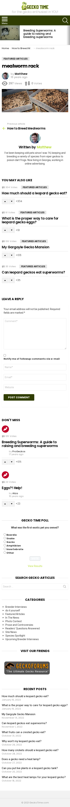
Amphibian (13, 545)
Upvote (5, 201)
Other (10, 553)
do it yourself (12, 610)
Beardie (11, 535)
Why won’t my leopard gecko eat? (21, 741)
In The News (12, 617)
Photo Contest (13, 621)
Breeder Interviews (16, 606)
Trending (5, 429)
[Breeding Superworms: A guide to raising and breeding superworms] (10, 32)
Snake (10, 538)
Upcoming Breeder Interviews (22, 639)
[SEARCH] (65, 20)
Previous (2, 35)
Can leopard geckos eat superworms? (33, 272)
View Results (35, 566)
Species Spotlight (15, 635)
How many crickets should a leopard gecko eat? (30, 750)
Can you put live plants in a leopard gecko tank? (30, 768)
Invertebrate (14, 549)
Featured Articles (35, 187)
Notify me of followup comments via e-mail (32, 358)
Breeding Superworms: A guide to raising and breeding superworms (39, 34)
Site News (11, 632)
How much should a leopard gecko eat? (34, 193)
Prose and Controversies (19, 624)
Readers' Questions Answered (22, 628)
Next (68, 35)
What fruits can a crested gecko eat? (24, 732)
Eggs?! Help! (12, 487)
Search (64, 587)
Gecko (10, 542)
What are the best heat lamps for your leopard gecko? (34, 777)
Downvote (11, 201)
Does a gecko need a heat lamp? (21, 759)
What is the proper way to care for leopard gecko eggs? (30, 220)
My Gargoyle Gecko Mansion (25, 247)
